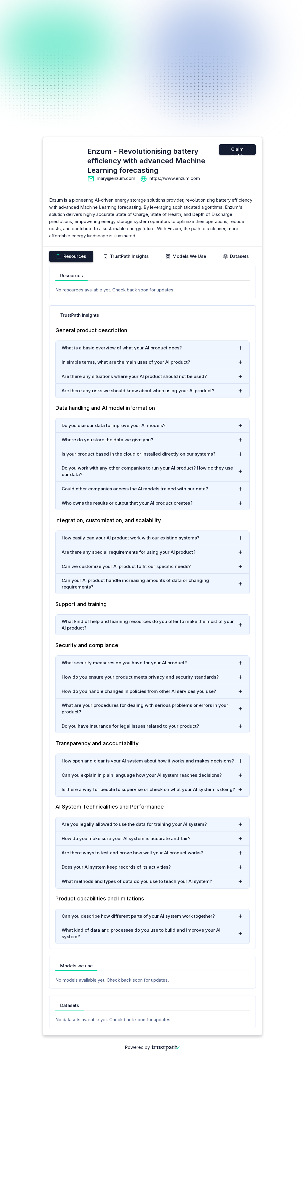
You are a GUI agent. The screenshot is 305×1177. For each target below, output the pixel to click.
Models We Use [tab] (189, 256)
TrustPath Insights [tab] (129, 256)
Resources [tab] (74, 256)
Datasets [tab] (239, 256)
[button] (152, 348)
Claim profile (238, 150)
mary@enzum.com (116, 178)
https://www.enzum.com (175, 178)
